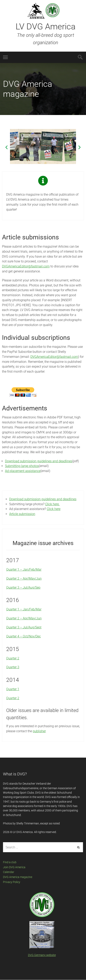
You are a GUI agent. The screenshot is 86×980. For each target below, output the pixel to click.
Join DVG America (14, 867)
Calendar (8, 872)
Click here (53, 509)
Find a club (9, 862)
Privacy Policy (11, 882)
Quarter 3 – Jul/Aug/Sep (23, 587)
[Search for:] (43, 847)
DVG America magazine (17, 877)
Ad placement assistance (22, 471)
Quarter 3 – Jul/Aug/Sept (23, 627)
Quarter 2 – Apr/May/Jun (24, 578)
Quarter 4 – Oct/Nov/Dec (23, 636)
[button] (6, 147)
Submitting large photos (22, 466)
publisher (39, 731)
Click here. (52, 504)
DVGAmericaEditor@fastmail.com (26, 266)
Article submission (22, 514)
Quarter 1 (12, 689)
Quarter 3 (12, 667)
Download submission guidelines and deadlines (38, 461)
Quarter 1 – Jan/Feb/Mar (23, 569)
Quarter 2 (12, 658)
